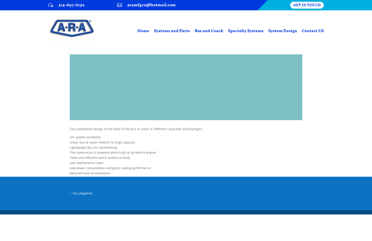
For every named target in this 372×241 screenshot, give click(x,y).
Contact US (313, 30)
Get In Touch (307, 5)
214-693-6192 (71, 4)
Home (143, 30)
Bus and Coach (209, 30)
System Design (282, 30)
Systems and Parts (172, 30)
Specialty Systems (246, 30)
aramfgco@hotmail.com (151, 4)
